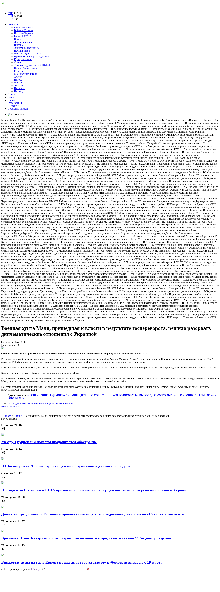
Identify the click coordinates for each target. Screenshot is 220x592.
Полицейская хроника (26, 68)
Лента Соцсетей (23, 42)
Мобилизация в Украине (27, 53)
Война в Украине (23, 30)
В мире (18, 39)
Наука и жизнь (22, 50)
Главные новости (23, 27)
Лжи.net (18, 85)
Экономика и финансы (26, 47)
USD (10, 13)
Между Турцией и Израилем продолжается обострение (49, 442)
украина (53, 403)
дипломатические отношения (31, 403)
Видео (11, 100)
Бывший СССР (22, 36)
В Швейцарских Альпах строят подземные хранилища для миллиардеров (65, 466)
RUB (10, 19)
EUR (10, 16)
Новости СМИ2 (10, 406)
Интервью (19, 88)
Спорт (17, 62)
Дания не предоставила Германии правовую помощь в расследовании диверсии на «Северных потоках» (92, 514)
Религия (18, 71)
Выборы (18, 45)
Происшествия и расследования (31, 56)
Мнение (18, 82)
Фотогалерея (15, 103)
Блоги (11, 97)
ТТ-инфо (35, 569)
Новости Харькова (24, 33)
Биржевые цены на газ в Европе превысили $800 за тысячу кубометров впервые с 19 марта (81, 562)
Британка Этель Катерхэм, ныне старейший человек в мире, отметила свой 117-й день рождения (86, 538)
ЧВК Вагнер (66, 403)
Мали (11, 403)
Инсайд (18, 91)
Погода (18, 79)
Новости (13, 24)
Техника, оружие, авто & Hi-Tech (32, 65)
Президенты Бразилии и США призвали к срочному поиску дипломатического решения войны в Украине (94, 490)
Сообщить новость (18, 108)
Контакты (13, 105)
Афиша (18, 76)
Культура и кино (23, 59)
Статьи (11, 94)
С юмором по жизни (25, 74)
